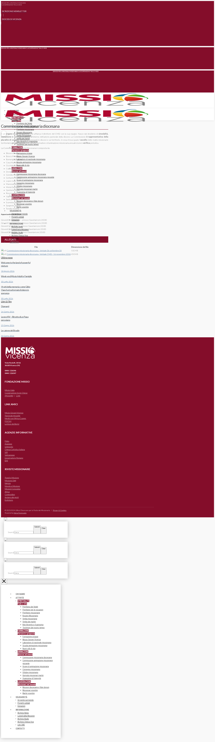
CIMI (18, 396)
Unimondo (9, 447)
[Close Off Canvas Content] (4, 581)
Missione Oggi (10, 480)
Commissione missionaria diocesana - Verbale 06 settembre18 (34, 250)
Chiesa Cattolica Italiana (15, 449)
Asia (8, 444)
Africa (7, 492)
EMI (6, 461)
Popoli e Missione (12, 478)
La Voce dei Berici (12, 424)
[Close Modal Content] (5, 518)
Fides (7, 441)
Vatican (10, 455)
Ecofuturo (9, 500)
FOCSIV (8, 421)
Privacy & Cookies (59, 510)
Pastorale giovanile (12, 416)
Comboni (10, 494)
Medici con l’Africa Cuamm (15, 418)
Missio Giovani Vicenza (14, 413)
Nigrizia (8, 483)
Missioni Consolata (12, 489)
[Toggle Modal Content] (3, 42)
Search (11, 532)
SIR (6, 452)
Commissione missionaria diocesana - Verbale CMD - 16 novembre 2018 (39, 254)
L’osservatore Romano (14, 458)
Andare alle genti (12, 497)
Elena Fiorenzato (20, 513)
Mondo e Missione (12, 486)
